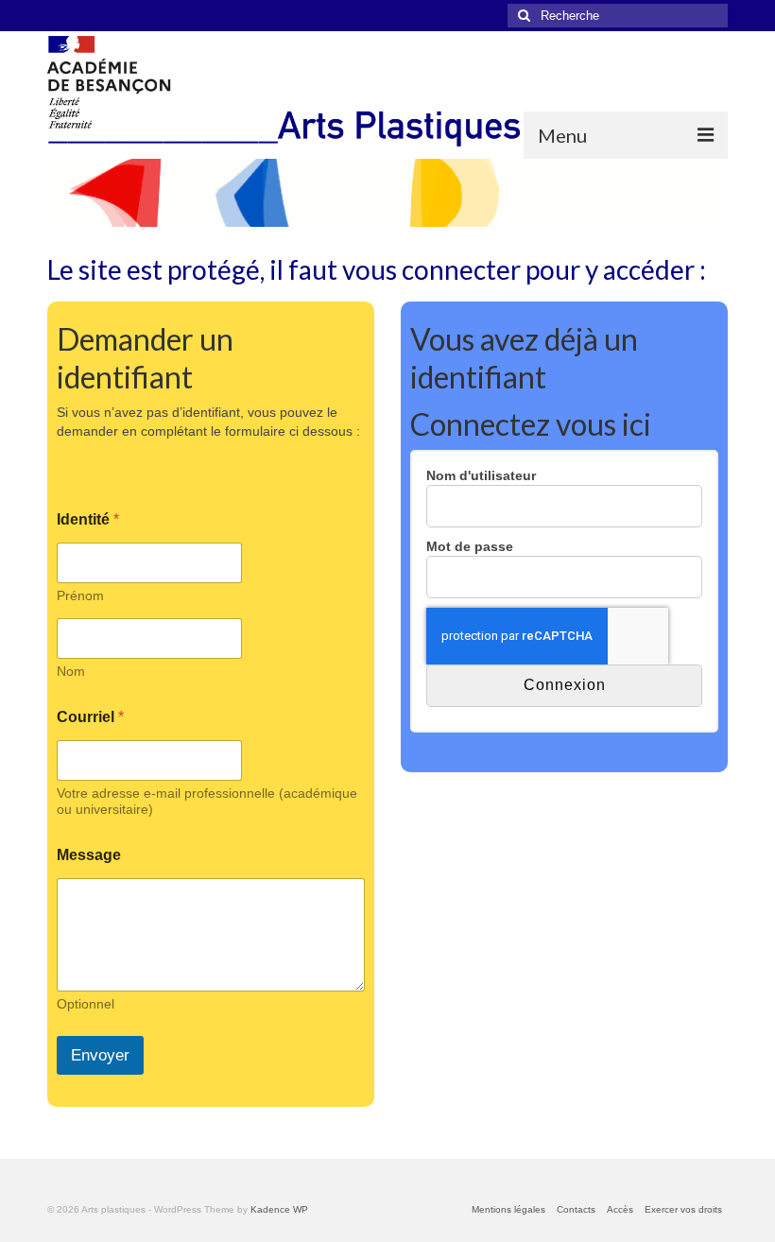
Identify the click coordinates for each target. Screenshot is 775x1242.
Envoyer (100, 1055)
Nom (71, 671)
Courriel (90, 717)
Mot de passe (469, 546)
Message (89, 855)
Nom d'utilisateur (481, 475)
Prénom (80, 595)
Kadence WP (279, 1209)
